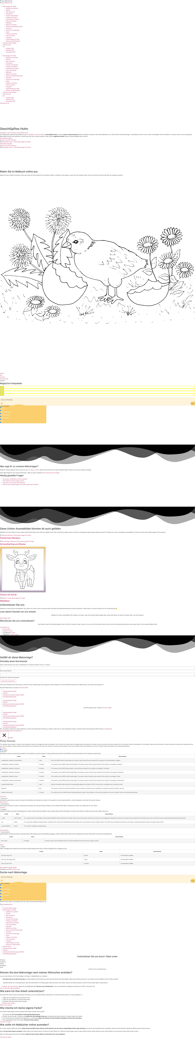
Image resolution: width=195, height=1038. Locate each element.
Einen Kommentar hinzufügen (51, 473)
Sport (7, 32)
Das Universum (10, 12)
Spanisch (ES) (10, 50)
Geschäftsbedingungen (9, 696)
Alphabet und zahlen (12, 8)
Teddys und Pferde (11, 34)
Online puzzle (7, 44)
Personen (8, 28)
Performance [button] (3, 802)
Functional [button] (3, 796)
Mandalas (9, 23)
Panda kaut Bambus (10, 538)
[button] (97, 960)
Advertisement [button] (4, 830)
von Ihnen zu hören (33, 470)
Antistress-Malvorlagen (9, 43)
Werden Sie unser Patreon (10, 986)
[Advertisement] (97, 115)
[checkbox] (7, 408)
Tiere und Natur (10, 35)
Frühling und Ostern (11, 17)
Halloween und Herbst (12, 19)
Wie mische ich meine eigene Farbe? (13, 481)
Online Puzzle (7, 946)
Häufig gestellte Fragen (10, 691)
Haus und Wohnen (11, 21)
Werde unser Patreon (9, 1003)
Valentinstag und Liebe (12, 39)
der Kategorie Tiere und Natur (35, 134)
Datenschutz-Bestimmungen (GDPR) (13, 695)
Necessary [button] (3, 748)
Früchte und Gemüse (12, 15)
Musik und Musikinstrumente (14, 26)
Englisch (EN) (10, 48)
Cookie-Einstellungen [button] (6, 730)
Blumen (8, 10)
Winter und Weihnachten (13, 41)
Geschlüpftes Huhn (22, 132)
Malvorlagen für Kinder (9, 6)
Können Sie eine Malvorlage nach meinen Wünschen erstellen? (21, 484)
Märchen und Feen (11, 24)
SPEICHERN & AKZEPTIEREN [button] (8, 867)
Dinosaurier (9, 13)
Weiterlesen (108, 729)
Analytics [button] (2, 807)
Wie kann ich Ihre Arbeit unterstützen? (14, 482)
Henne (13, 632)
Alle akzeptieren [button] (17, 730)
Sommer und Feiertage (12, 30)
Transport (9, 37)
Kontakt (5, 693)
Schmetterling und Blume (13, 544)
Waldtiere (5, 601)
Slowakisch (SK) (10, 52)
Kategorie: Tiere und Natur (8, 132)
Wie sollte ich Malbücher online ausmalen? (15, 479)
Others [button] (2, 845)
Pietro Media (24, 687)
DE (4, 46)
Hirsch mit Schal (8, 594)
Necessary (4, 750)
